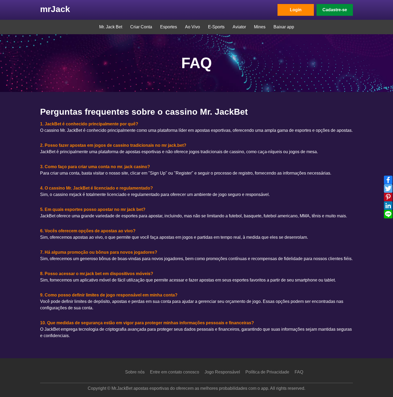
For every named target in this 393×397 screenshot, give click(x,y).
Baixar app (283, 27)
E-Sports (216, 27)
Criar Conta (141, 27)
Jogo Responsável (222, 372)
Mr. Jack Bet (110, 27)
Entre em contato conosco (174, 372)
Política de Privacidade (267, 372)
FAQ (299, 372)
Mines (259, 27)
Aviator (239, 27)
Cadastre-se (334, 9)
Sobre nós (135, 372)
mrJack (55, 9)
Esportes (168, 27)
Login (296, 9)
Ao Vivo (192, 27)
